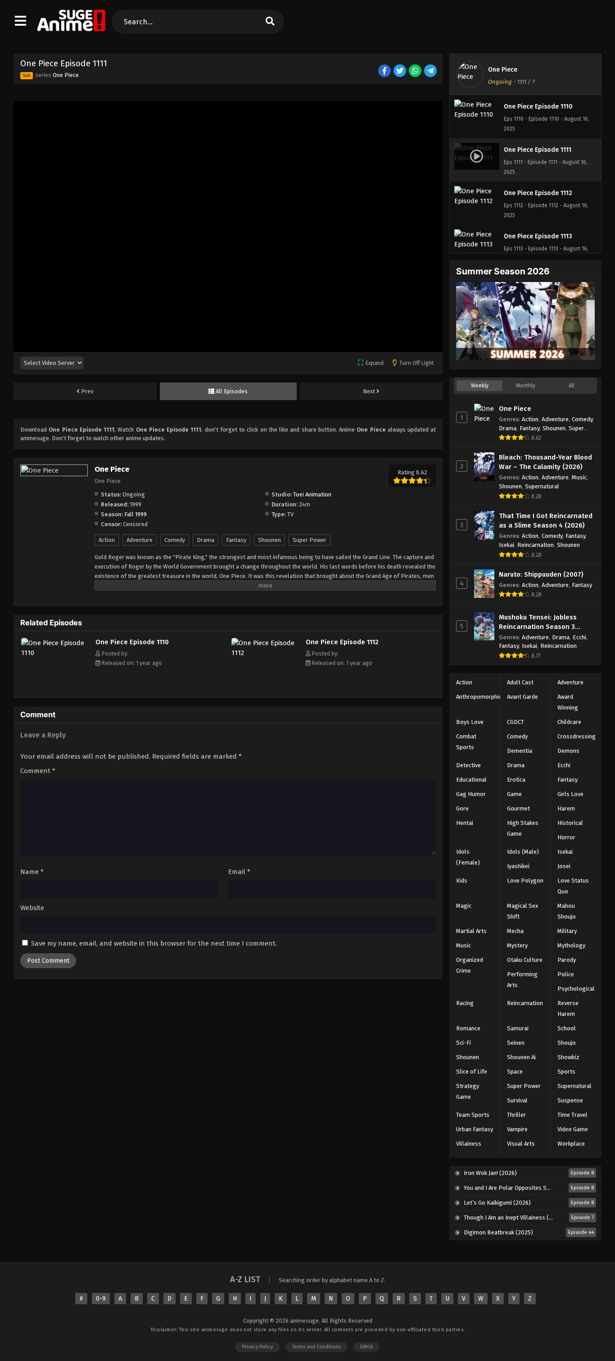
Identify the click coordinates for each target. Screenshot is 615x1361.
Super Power (309, 540)
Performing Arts (522, 979)
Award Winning (567, 702)
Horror (566, 837)
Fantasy (236, 540)
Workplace (571, 1143)
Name (32, 872)
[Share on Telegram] (431, 71)
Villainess (468, 1143)
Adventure (140, 540)
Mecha (515, 931)
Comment (37, 771)
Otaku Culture (525, 959)
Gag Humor (471, 794)
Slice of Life (471, 1071)
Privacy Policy (257, 1347)
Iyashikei (518, 866)
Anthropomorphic (479, 696)
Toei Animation (312, 494)
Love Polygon (525, 880)
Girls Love (570, 794)
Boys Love (470, 722)
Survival (517, 1100)
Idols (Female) (468, 857)
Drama (205, 540)
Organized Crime (469, 965)
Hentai (464, 822)
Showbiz (568, 1057)
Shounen (269, 540)
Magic (463, 905)
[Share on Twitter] (400, 71)
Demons (568, 750)
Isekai (506, 545)
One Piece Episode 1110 (132, 642)
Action (107, 540)
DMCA (366, 1347)
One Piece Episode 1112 (342, 642)
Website (32, 908)
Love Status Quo (573, 886)
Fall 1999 (135, 514)
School (566, 1028)
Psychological (576, 988)
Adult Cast (520, 682)
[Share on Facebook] (385, 71)
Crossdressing (576, 736)
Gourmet (518, 808)
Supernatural (542, 486)
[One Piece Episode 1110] (56, 653)
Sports (566, 1071)
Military (567, 931)
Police (565, 974)
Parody (566, 959)
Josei (563, 866)
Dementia (519, 750)
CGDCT (515, 722)
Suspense (570, 1100)
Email (239, 872)
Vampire (517, 1129)
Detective (468, 765)
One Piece (66, 75)
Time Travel (572, 1114)
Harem (566, 808)
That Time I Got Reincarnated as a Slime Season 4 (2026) (545, 520)
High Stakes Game (522, 828)
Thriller (516, 1114)
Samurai (518, 1028)
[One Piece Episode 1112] (266, 653)
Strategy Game (467, 1091)
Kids (461, 880)
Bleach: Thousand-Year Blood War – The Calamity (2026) (545, 462)
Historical (570, 822)
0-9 (101, 1298)
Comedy (174, 540)
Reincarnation (535, 545)
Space (515, 1071)
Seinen (516, 1042)
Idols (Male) (523, 851)
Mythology (571, 945)
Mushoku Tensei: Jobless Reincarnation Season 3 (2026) (538, 622)
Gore (462, 808)
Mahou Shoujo (566, 911)
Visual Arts (521, 1143)
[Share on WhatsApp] (416, 71)
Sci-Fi (463, 1042)
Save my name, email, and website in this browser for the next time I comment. (154, 943)
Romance (468, 1028)
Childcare (569, 722)
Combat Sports (466, 742)
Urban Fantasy (474, 1129)
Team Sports (472, 1114)
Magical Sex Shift (522, 911)
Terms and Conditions (316, 1347)
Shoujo (566, 1042)
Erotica (516, 779)
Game (514, 794)
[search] (270, 22)
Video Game (572, 1129)
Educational (471, 779)
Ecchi (579, 637)
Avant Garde (522, 696)
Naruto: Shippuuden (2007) (541, 574)
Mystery (517, 945)
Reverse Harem (568, 1008)
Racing (465, 1003)
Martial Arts (471, 931)
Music (579, 477)
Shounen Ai (521, 1057)
